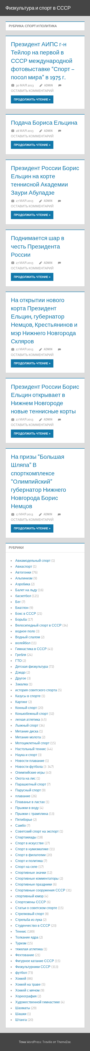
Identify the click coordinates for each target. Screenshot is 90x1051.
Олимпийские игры (30, 772)
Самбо (20, 825)
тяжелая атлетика (29, 949)
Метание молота (28, 737)
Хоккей (20, 978)
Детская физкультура (31, 666)
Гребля (20, 655)
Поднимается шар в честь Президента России (37, 246)
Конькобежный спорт (31, 713)
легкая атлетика (27, 719)
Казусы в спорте (28, 696)
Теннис (20, 931)
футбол (21, 972)
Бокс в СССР (25, 613)
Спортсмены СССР (30, 902)
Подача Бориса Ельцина (44, 122)
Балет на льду (26, 590)
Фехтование (24, 955)
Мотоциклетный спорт (32, 743)
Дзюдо (20, 672)
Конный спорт (26, 708)
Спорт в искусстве (29, 843)
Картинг (21, 702)
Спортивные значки (30, 872)
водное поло (25, 631)
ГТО (18, 660)
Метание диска (26, 731)
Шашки (20, 1014)
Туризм (20, 943)
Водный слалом (27, 637)
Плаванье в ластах (30, 802)
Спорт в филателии (30, 855)
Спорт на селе (26, 867)
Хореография (26, 996)
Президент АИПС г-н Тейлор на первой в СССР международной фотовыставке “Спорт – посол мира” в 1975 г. (42, 61)
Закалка (21, 684)
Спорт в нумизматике (32, 849)
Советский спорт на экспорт (37, 831)
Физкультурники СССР (32, 967)
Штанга (21, 1020)
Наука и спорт (26, 755)
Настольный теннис (30, 749)
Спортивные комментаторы (37, 878)
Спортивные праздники (33, 884)
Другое (20, 678)
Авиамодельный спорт (32, 560)
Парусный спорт (28, 790)
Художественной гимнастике (37, 1002)
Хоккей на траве (28, 984)
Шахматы (22, 1008)
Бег (18, 602)
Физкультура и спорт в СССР (38, 8)
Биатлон (21, 607)
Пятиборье (23, 819)
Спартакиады (25, 837)
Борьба (21, 619)
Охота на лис (25, 778)
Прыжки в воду (27, 808)
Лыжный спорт (26, 725)
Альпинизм (23, 578)
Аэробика (22, 584)
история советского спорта (36, 690)
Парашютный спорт (30, 784)
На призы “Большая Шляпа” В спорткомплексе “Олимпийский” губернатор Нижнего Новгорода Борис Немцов (38, 481)
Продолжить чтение (31, 99)
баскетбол (23, 596)
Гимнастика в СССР (31, 649)
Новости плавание (29, 761)
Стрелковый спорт (29, 914)
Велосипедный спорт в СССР (38, 625)
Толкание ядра (26, 937)
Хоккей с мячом (27, 990)
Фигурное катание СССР (34, 961)
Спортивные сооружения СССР (40, 890)
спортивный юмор (29, 896)
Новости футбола (29, 766)
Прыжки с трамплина (31, 814)
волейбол (22, 643)
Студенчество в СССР (32, 925)
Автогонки (23, 572)
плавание (22, 796)
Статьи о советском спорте (36, 908)
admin (48, 85)
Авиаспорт (23, 566)
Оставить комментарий (32, 91)
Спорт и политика (29, 861)
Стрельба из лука (28, 919)
